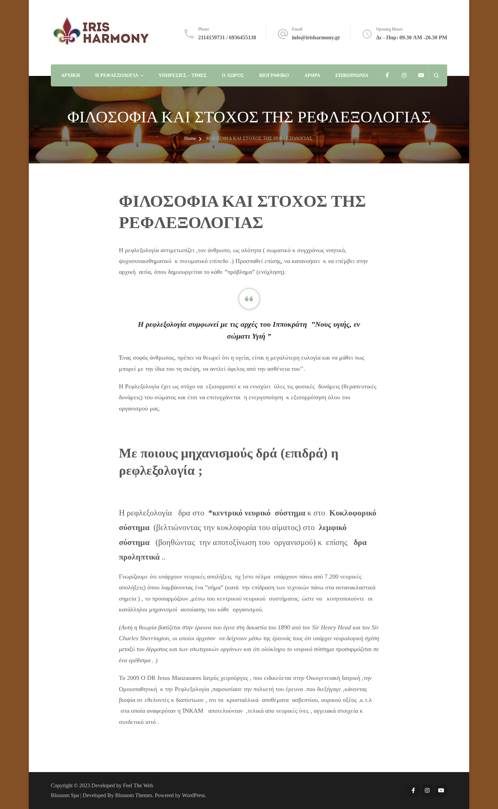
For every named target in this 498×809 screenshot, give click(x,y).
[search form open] (436, 75)
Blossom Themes (133, 795)
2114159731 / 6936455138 (227, 37)
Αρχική (70, 75)
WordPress (193, 795)
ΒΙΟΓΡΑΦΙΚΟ (274, 75)
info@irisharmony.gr (316, 37)
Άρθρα (312, 75)
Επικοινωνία (351, 75)
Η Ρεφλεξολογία (116, 75)
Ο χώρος (233, 75)
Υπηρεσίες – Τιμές (183, 75)
